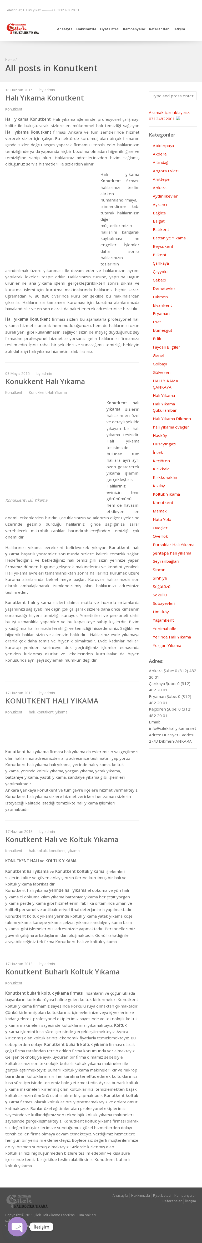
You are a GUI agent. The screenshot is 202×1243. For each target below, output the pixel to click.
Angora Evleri (166, 170)
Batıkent (161, 229)
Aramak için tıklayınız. (169, 112)
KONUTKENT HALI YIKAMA (51, 701)
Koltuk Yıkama (166, 494)
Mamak (160, 511)
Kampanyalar (134, 29)
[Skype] (172, 9)
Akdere (160, 154)
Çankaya (161, 263)
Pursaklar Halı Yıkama (173, 544)
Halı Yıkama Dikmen (172, 418)
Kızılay (159, 485)
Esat (157, 321)
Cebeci (159, 280)
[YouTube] (192, 9)
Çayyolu (160, 271)
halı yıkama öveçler (171, 427)
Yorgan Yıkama (167, 645)
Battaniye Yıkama (169, 237)
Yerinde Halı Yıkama (172, 637)
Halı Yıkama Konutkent (44, 98)
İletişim (179, 29)
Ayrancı (160, 204)
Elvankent (162, 305)
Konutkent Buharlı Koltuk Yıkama (62, 972)
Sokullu (160, 594)
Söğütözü (161, 586)
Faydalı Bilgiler (166, 347)
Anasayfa (65, 29)
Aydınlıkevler (165, 196)
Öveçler (160, 527)
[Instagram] (152, 9)
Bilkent (159, 254)
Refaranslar (159, 29)
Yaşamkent (163, 620)
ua (45, 1226)
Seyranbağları (166, 561)
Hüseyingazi (164, 443)
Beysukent (163, 246)
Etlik (157, 338)
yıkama (61, 711)
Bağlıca (159, 212)
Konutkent (13, 109)
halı (32, 711)
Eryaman (161, 313)
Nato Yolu (162, 519)
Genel (158, 355)
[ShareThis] (162, 9)
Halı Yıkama (164, 395)
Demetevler (164, 288)
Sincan (159, 569)
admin (49, 89)
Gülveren (161, 372)
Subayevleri (164, 603)
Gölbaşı (160, 363)
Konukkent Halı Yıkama (45, 381)
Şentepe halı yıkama (172, 553)
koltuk (42, 850)
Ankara (159, 187)
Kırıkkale (161, 468)
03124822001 (162, 118)
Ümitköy (161, 611)
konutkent (45, 711)
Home (10, 59)
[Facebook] (132, 9)
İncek (158, 452)
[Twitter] (182, 9)
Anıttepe (161, 179)
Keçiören (161, 460)
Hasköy (160, 435)
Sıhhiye (160, 578)
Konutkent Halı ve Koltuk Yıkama (61, 839)
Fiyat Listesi (109, 29)
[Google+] (142, 9)
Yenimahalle (164, 628)
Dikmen (160, 296)
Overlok (160, 536)
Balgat (159, 221)
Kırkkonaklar (165, 477)
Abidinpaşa (163, 145)
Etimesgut (162, 330)
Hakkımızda (86, 29)
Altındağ (160, 162)
